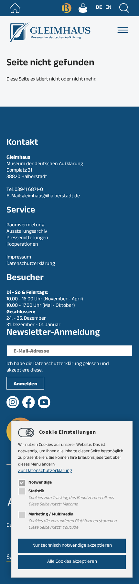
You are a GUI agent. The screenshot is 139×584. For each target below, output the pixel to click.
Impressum (18, 257)
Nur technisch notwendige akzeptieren (72, 546)
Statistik (36, 491)
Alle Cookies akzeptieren (72, 562)
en (108, 8)
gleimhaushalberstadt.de (51, 196)
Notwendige (40, 482)
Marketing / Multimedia (50, 514)
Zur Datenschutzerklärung (45, 471)
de (99, 8)
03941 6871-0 (29, 190)
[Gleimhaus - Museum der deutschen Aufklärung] (49, 32)
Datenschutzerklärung (57, 364)
